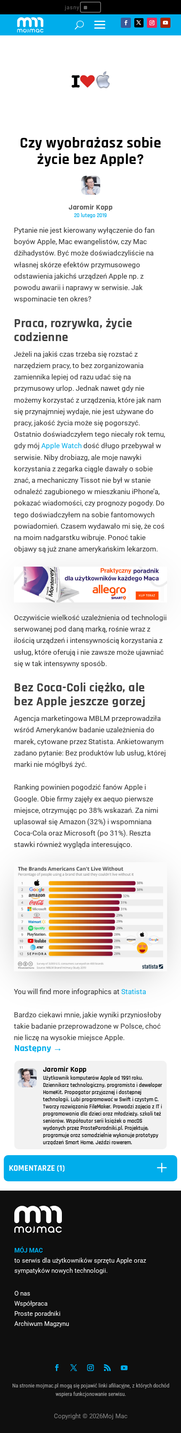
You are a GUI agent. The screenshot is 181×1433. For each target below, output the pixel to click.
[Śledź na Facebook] (126, 23)
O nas (22, 1293)
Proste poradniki (37, 1313)
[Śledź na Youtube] (165, 23)
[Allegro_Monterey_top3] (90, 600)
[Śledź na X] (139, 22)
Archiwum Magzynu (41, 1324)
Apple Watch (61, 445)
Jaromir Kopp (90, 207)
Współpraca (31, 1303)
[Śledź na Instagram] (152, 23)
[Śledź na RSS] (107, 1367)
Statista (133, 991)
